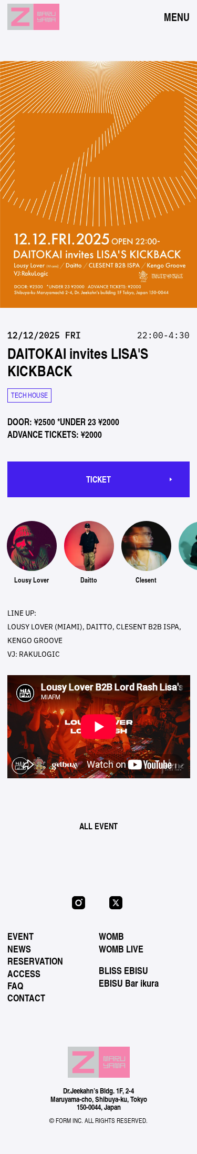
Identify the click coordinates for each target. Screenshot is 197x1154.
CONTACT (26, 998)
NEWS (19, 949)
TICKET (98, 479)
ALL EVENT (98, 826)
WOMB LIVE (121, 949)
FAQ (15, 985)
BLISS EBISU (123, 970)
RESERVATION (35, 961)
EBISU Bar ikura (129, 983)
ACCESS (23, 973)
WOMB (111, 936)
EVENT (20, 936)
